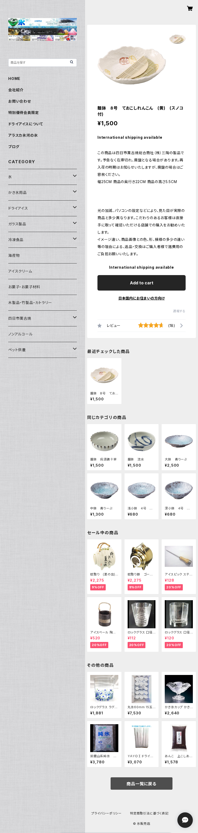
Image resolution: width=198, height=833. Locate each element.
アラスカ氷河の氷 (23, 135)
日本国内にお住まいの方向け (141, 298)
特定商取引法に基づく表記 (149, 813)
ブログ (13, 146)
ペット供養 (17, 350)
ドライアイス (18, 208)
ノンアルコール (20, 334)
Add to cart (141, 282)
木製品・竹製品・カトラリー (30, 302)
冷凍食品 (15, 239)
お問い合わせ (19, 101)
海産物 (14, 255)
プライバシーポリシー (106, 813)
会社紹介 (15, 90)
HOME (14, 78)
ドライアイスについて (25, 124)
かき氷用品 (17, 192)
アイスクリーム (20, 271)
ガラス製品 (17, 224)
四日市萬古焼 (19, 318)
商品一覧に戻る (141, 783)
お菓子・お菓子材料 (24, 287)
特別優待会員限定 (23, 112)
